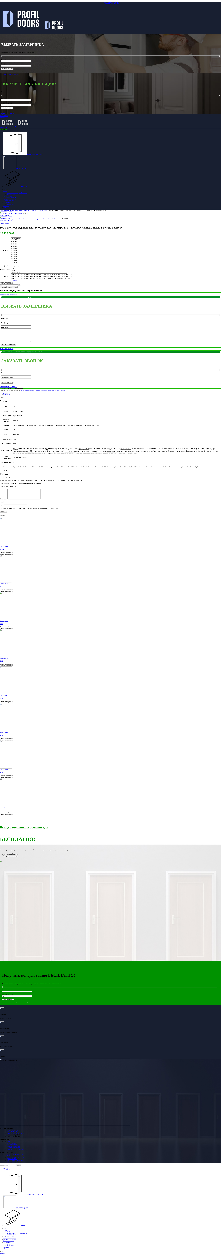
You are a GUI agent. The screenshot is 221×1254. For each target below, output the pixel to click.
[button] (6, 282)
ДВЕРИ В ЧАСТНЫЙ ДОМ (15, 1160)
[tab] (112, 393)
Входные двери (11, 194)
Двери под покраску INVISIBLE (28, 210)
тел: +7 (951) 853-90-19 (13, 1131)
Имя (2, 502)
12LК (1, 735)
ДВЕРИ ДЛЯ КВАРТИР (14, 1162)
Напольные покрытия (13, 1147)
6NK (1, 624)
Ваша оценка (4, 486)
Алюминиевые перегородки (15, 1149)
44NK (1, 587)
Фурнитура (10, 204)
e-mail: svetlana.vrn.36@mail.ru (15, 1133)
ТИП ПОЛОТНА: (5, 270)
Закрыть (2, 1253)
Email (2, 505)
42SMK (2, 549)
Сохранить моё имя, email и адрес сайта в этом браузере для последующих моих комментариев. (30, 508)
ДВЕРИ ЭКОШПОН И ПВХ (15, 1157)
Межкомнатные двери (11, 210)
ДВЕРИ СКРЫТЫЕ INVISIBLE (16, 1154)
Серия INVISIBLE (43, 210)
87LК (1, 698)
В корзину (3, 287)
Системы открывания (13, 1146)
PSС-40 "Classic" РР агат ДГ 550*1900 (11, 214)
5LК (1, 810)
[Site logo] (22, 31)
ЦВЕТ (6, 266)
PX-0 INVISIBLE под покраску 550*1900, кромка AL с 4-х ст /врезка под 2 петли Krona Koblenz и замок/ (31, 219)
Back (8, 1231)
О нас (8, 1141)
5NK (1, 661)
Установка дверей (12, 1144)
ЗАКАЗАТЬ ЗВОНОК (6, 349)
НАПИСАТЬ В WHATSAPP (8, 387)
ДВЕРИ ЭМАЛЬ (12, 1159)
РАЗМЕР (5, 250)
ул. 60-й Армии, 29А (13, 1130)
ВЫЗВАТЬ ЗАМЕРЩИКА (8, 294)
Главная (2, 210)
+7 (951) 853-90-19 (111, 3)
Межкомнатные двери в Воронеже (17, 193)
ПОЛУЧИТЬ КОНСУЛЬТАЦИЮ (9, 74)
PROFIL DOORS (12, 1156)
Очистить (14, 280)
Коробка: (5, 276)
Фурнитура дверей (12, 1143)
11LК (1, 772)
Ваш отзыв (3, 499)
